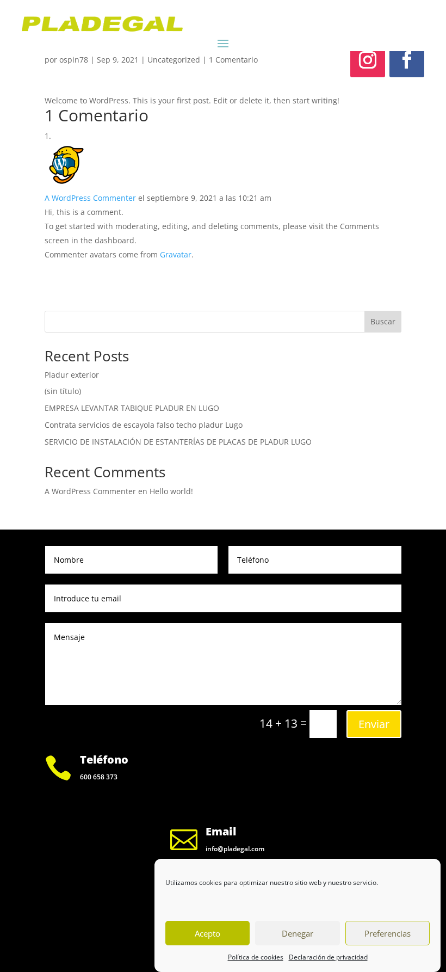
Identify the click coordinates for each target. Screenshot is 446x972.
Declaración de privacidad (328, 957)
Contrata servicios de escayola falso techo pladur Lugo (144, 425)
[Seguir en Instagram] (367, 59)
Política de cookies (255, 957)
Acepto (207, 933)
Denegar (297, 933)
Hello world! (171, 491)
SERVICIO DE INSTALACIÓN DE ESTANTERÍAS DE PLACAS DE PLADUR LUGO (178, 441)
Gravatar (175, 254)
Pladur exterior (72, 375)
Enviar (373, 724)
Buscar (382, 321)
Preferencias (387, 933)
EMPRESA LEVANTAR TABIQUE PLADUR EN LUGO (132, 408)
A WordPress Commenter (90, 198)
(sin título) (63, 391)
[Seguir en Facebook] (406, 59)
